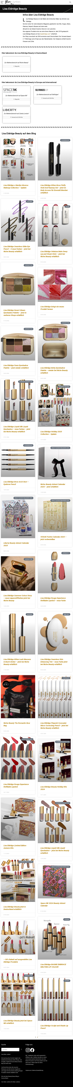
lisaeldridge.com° (45, 34)
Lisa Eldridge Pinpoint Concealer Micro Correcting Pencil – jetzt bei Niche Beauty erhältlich (54, 725)
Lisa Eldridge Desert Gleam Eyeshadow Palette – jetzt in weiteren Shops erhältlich (15, 312)
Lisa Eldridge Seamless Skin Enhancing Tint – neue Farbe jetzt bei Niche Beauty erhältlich (54, 661)
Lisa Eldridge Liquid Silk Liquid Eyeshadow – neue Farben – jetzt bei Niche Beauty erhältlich (17, 429)
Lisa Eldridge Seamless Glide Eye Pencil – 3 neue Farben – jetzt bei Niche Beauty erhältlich (17, 249)
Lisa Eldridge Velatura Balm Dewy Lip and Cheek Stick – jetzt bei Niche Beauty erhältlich (54, 254)
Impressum (28, 1070)
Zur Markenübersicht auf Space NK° (17, 95)
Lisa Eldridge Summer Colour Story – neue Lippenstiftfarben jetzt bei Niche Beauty (18, 598)
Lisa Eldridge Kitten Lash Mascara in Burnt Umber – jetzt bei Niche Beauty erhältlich (17, 661)
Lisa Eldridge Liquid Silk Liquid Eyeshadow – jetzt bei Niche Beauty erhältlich (55, 850)
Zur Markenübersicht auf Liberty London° (16, 113)
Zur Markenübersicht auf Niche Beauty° (16, 62)
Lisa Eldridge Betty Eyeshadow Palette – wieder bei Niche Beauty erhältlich (54, 370)
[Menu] (2, 2)
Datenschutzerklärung (37, 1070)
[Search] (70, 2)
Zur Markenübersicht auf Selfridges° (48, 94)
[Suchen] (21, 1049)
